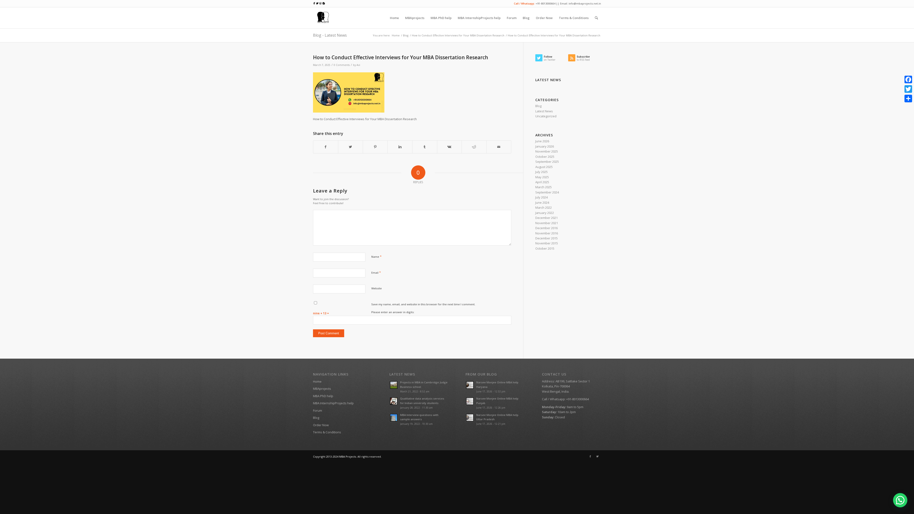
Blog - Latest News (330, 35)
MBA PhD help (323, 396)
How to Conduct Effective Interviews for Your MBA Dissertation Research (458, 35)
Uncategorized (545, 116)
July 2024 (541, 197)
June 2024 (542, 202)
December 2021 (546, 218)
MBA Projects (347, 456)
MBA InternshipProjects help (333, 403)
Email (376, 272)
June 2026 (542, 141)
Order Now (321, 425)
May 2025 (542, 177)
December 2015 (546, 238)
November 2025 (546, 151)
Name (376, 256)
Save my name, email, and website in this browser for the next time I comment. (423, 304)
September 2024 (547, 192)
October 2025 (544, 156)
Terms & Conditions (327, 432)
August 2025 (544, 167)
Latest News (544, 111)
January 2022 (544, 213)
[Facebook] (590, 456)
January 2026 (544, 146)
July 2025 (541, 172)
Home (396, 35)
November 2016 (546, 233)
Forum (317, 410)
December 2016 (546, 228)
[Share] (908, 98)
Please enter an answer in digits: (392, 312)
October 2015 (544, 248)
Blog (405, 35)
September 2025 (547, 161)
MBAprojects (322, 388)
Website (376, 288)
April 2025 (542, 182)
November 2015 (546, 243)
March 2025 (543, 187)
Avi (358, 65)
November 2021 (546, 223)
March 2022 (543, 207)
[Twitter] (597, 456)
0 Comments (342, 65)
